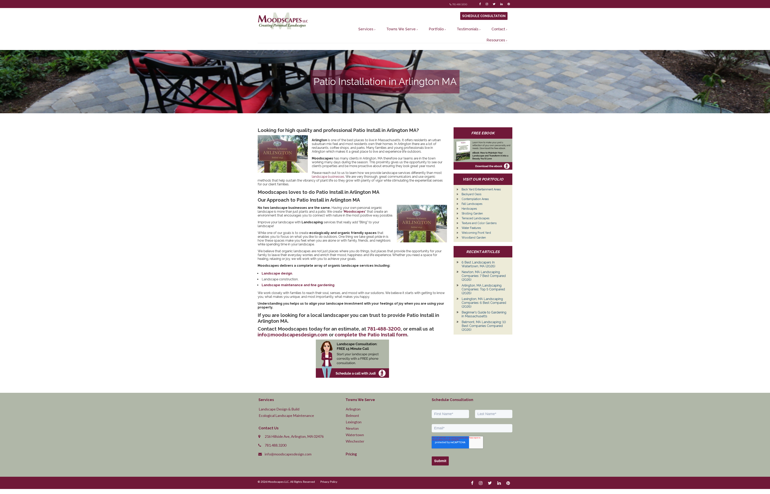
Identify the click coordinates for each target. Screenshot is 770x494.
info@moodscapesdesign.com (293, 335)
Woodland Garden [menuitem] (474, 237)
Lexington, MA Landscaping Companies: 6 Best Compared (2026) (484, 302)
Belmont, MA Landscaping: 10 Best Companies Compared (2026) (484, 326)
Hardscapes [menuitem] (469, 208)
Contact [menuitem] (498, 29)
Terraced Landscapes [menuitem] (475, 218)
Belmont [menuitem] (352, 415)
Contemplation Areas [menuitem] (475, 199)
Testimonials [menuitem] (467, 29)
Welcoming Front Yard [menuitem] (476, 232)
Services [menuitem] (365, 29)
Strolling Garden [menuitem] (472, 213)
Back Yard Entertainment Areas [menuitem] (481, 189)
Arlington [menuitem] (353, 409)
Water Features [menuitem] (471, 228)
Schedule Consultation (484, 16)
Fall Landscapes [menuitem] (472, 203)
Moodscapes (354, 211)
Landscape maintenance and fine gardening (298, 285)
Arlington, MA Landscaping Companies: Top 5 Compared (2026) (483, 289)
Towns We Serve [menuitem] (401, 29)
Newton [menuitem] (352, 428)
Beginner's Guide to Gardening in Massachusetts (484, 314)
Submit (440, 461)
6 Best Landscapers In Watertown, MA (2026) (478, 264)
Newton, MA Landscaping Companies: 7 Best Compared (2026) (484, 276)
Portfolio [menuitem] (436, 29)
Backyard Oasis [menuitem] (471, 194)
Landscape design (277, 273)
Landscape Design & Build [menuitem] (279, 409)
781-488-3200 (384, 329)
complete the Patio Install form (371, 335)
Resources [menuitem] (495, 40)
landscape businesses (328, 177)
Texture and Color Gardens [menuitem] (479, 223)
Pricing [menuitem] (351, 454)
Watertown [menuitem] (355, 435)
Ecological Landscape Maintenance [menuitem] (286, 415)
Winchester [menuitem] (355, 441)
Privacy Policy (328, 481)
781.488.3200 (459, 4)
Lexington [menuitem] (354, 422)
